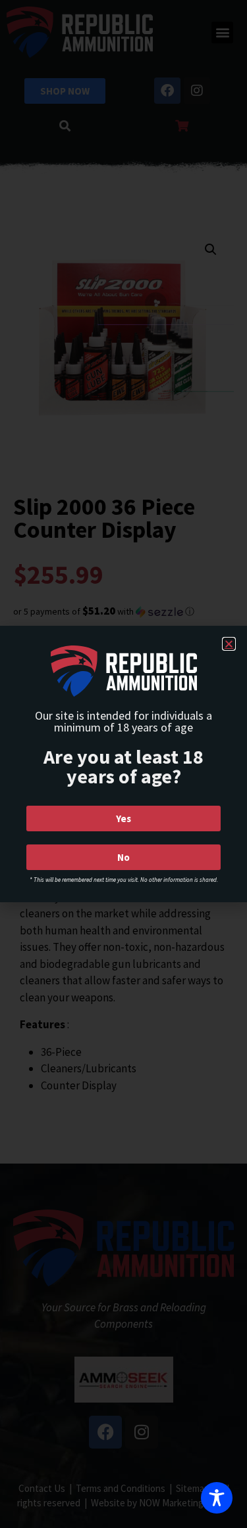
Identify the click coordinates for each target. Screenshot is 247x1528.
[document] (123, 764)
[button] (229, 644)
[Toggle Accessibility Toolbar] (217, 1498)
